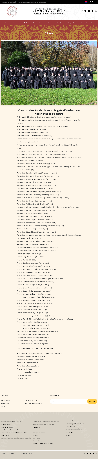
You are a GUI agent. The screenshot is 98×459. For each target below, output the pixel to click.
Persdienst (4, 2)
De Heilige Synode (6, 424)
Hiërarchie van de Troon (7, 427)
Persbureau (70, 433)
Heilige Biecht (70, 421)
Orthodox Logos (70, 426)
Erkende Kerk (12, 2)
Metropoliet (42, 23)
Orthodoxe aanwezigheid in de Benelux (43, 424)
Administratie (36, 427)
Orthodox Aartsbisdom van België (46, 422)
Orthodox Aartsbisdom (29, 23)
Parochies (51, 23)
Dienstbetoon (61, 23)
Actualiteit (68, 435)
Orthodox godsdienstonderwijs (74, 429)
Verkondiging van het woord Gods (75, 423)
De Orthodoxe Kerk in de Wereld (9, 430)
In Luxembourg (37, 441)
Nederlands (90, 2)
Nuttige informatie (73, 23)
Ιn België (35, 435)
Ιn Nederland (36, 438)
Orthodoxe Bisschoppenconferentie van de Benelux (32, 2)
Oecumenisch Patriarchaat (12, 23)
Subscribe (92, 401)
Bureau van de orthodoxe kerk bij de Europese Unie (14, 433)
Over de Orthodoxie (86, 23)
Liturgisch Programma (39, 433)
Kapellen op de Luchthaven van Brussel (43, 443)
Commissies (36, 430)
